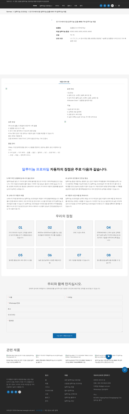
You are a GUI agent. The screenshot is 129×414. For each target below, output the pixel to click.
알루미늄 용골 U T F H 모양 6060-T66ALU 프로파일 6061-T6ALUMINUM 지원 (79, 361)
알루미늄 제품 (69, 387)
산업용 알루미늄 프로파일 (73, 383)
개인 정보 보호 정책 (51, 410)
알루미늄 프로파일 (20, 12)
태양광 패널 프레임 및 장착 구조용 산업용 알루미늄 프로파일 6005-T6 (20, 361)
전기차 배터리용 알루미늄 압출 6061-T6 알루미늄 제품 (47, 12)
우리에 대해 (49, 391)
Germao (9, 12)
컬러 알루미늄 (69, 391)
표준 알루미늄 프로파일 (72, 380)
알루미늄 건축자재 (70, 394)
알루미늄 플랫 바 (70, 397)
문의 (46, 401)
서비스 (47, 387)
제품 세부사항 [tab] (64, 82)
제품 (46, 383)
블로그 (47, 397)
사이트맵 (39, 410)
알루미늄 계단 (69, 401)
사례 (46, 394)
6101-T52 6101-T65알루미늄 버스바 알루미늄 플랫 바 (49, 361)
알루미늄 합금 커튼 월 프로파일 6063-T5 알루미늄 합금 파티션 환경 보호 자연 (108, 361)
